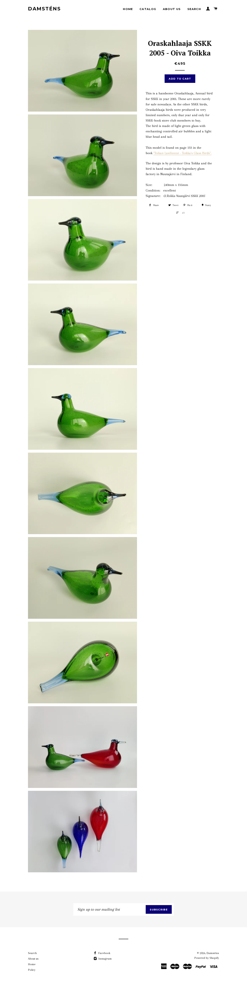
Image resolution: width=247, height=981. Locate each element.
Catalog (148, 9)
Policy (32, 970)
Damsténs (44, 9)
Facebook (103, 953)
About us (172, 9)
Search (194, 9)
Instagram (105, 958)
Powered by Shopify (206, 958)
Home (128, 9)
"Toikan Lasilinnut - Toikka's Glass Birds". (182, 153)
